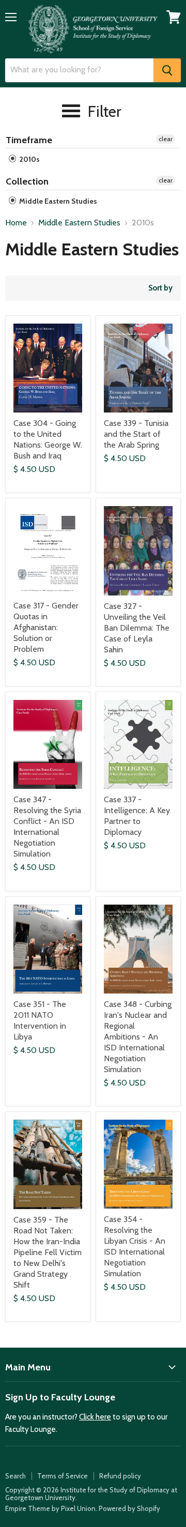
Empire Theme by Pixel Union (50, 1508)
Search (15, 1476)
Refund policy (120, 1476)
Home (16, 222)
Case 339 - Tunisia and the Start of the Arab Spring (136, 434)
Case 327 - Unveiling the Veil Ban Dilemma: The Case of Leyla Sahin (136, 627)
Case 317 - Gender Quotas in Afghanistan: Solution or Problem (46, 627)
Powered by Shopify (129, 1508)
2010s (29, 159)
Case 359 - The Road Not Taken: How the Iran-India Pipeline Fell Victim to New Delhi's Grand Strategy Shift (47, 1252)
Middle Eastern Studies (57, 201)
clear (166, 139)
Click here (95, 1417)
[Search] (167, 70)
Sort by (160, 288)
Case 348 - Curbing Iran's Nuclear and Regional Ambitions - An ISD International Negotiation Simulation (138, 1036)
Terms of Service (62, 1476)
